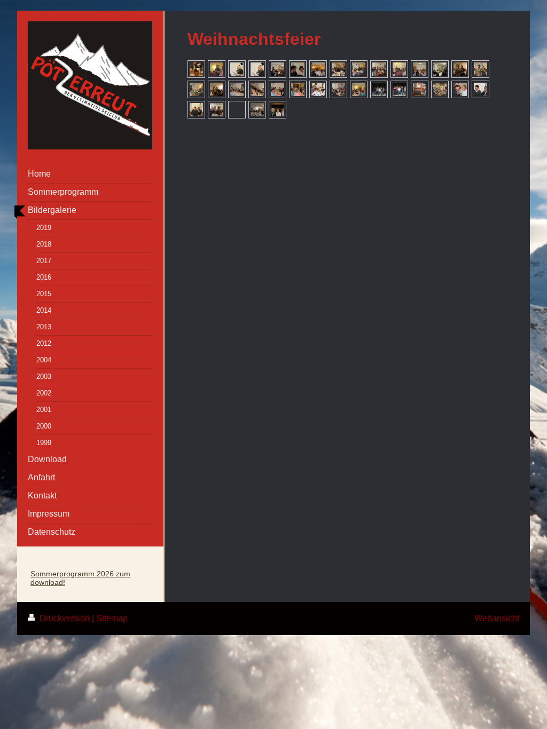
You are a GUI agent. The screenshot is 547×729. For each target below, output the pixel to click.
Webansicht (496, 618)
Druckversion (64, 618)
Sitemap (112, 618)
